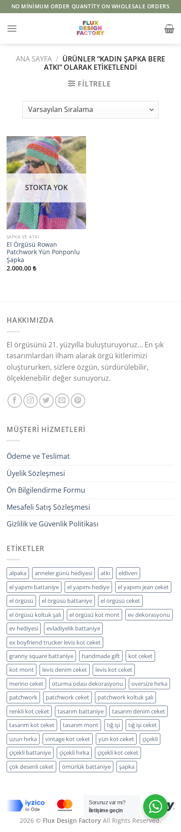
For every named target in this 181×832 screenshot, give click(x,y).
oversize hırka (149, 684)
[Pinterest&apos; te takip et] (78, 400)
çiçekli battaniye (30, 752)
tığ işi (113, 725)
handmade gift (101, 656)
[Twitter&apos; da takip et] (46, 400)
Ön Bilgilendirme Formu (46, 490)
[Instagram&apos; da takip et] (30, 400)
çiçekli (150, 739)
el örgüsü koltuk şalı (35, 615)
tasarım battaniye (81, 711)
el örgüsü (21, 601)
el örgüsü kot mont (94, 615)
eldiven (128, 573)
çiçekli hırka (74, 752)
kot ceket (140, 656)
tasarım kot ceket (31, 725)
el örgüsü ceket (120, 601)
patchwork (23, 697)
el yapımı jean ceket (143, 587)
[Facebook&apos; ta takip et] (14, 400)
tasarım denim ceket (138, 711)
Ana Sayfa (34, 59)
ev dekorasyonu (149, 615)
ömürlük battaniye (86, 767)
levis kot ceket (113, 670)
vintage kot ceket (67, 739)
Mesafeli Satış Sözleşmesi (48, 507)
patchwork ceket (67, 697)
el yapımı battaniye (34, 587)
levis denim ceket (64, 670)
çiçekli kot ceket (118, 752)
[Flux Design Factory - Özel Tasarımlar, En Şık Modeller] (90, 28)
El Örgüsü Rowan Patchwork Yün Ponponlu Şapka (43, 252)
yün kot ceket (116, 739)
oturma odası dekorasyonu (87, 684)
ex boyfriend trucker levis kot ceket (55, 642)
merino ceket (26, 684)
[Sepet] (169, 28)
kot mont (21, 670)
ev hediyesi (23, 628)
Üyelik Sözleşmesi (36, 473)
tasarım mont (80, 725)
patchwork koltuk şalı (125, 697)
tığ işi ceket (142, 725)
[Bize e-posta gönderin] (62, 400)
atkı (105, 573)
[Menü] (12, 28)
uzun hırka (23, 739)
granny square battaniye (41, 656)
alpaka (17, 573)
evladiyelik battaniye (73, 628)
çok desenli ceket (31, 767)
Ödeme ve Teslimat (38, 456)
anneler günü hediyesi (63, 573)
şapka (126, 767)
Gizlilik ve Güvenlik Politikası (52, 524)
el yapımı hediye (88, 587)
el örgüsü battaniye (67, 601)
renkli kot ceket (29, 711)
